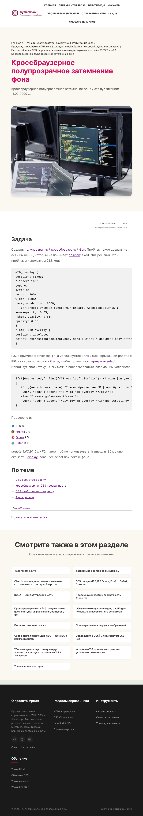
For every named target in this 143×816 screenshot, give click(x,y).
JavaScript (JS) (63, 723)
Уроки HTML (18, 769)
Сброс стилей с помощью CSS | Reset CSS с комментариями (40, 637)
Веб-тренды (96, 5)
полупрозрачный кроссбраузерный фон (55, 249)
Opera (20, 437)
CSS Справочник (64, 717)
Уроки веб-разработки (63, 13)
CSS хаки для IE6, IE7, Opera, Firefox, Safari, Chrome (102, 583)
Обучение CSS (20, 775)
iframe (54, 361)
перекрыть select (102, 361)
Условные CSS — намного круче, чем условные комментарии (98, 651)
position (74, 255)
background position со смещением (97, 570)
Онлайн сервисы (106, 711)
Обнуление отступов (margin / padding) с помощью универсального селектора (101, 610)
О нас (14, 747)
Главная (50, 5)
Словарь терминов (82, 21)
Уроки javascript (20, 781)
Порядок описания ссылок (30, 625)
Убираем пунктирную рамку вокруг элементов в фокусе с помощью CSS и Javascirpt (37, 652)
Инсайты (114, 5)
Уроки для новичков (108, 723)
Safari (19, 443)
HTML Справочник (65, 711)
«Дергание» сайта (25, 570)
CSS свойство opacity (31, 479)
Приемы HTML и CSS (72, 5)
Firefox (20, 431)
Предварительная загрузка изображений (101, 625)
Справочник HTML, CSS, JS (99, 13)
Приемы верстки (64, 729)
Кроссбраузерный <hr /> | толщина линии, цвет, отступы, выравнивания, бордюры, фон (39, 611)
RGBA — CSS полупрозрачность (33, 594)
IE (17, 426)
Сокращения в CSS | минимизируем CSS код (100, 637)
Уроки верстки (20, 786)
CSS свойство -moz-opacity (35, 491)
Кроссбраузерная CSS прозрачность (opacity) (98, 596)
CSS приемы (24, 508)
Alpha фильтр (25, 497)
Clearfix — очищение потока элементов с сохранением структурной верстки (39, 583)
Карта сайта (28, 747)
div (86, 356)
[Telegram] (14, 739)
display (32, 457)
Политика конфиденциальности (116, 808)
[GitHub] (22, 739)
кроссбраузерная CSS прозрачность (41, 485)
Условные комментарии (28, 666)
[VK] (30, 739)
